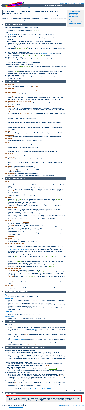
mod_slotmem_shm (10, 157)
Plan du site (81, 3)
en (60, 15)
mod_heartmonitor (10, 101)
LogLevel (17, 43)
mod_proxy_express (10, 92)
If (16, 48)
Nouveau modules (73, 13)
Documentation (19, 7)
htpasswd (7, 316)
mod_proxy (35, 86)
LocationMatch (12, 201)
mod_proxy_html (9, 106)
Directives (66, 3)
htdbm (12, 316)
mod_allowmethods (10, 126)
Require (17, 256)
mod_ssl (7, 181)
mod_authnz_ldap (16, 268)
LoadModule (35, 30)
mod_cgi (7, 243)
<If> (45, 55)
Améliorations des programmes (73, 17)
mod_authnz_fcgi (10, 173)
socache (27, 342)
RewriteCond (34, 55)
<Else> (26, 48)
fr (63, 15)
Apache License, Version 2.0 (16, 407)
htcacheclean (9, 298)
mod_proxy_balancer (19, 103)
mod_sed (7, 111)
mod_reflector (9, 153)
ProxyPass (18, 199)
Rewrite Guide (34, 329)
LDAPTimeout (44, 271)
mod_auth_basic (9, 285)
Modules (61, 3)
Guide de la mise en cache (17, 339)
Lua (21, 133)
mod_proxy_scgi (9, 88)
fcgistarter (8, 295)
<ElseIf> (19, 48)
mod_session (8, 120)
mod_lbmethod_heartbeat (23, 101)
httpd (62, 353)
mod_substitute (24, 113)
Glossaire (75, 3)
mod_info (7, 280)
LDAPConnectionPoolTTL (32, 271)
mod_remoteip (9, 96)
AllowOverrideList (25, 66)
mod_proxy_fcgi (9, 84)
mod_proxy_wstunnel (11, 170)
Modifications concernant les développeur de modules (76, 22)
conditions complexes (46, 53)
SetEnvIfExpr (26, 55)
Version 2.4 (27, 7)
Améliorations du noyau (74, 11)
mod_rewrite (8, 260)
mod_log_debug (9, 135)
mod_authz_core (9, 254)
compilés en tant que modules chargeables (41, 29)
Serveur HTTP (10, 7)
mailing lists (64, 400)
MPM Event (13, 34)
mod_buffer (8, 138)
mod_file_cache (33, 344)
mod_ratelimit (9, 146)
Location (58, 199)
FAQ (71, 3)
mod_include (8, 238)
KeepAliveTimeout (38, 59)
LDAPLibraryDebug (30, 276)
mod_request (8, 150)
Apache (4, 7)
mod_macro (8, 166)
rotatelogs (8, 311)
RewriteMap (52, 266)
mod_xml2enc (8, 161)
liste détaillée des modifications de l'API (40, 388)
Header (41, 55)
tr (65, 15)
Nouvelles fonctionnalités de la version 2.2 (49, 20)
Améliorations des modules (75, 14)
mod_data (7, 142)
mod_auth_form (9, 117)
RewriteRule (18, 261)
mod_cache (8, 220)
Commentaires (72, 25)
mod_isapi (21, 243)
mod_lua (7, 131)
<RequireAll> (50, 256)
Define (17, 71)
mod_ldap (7, 268)
